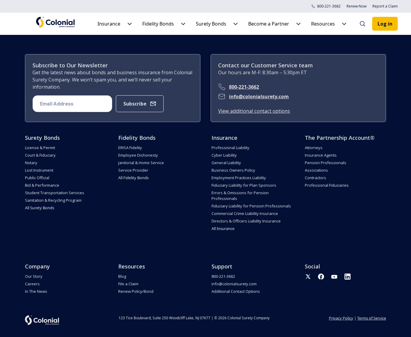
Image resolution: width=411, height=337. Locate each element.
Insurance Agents (321, 155)
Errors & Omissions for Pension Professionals (240, 195)
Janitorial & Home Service (141, 162)
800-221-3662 (329, 6)
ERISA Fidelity (130, 147)
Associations (316, 170)
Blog (122, 276)
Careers (32, 283)
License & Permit (40, 147)
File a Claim (128, 283)
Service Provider (133, 170)
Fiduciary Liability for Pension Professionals (251, 206)
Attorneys (314, 147)
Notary (31, 162)
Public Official (37, 177)
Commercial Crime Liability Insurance (245, 213)
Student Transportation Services (54, 192)
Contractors (315, 177)
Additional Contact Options (236, 291)
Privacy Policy (341, 318)
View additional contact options (254, 111)
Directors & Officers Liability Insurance (246, 221)
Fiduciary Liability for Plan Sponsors (244, 185)
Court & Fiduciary (40, 155)
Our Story (33, 276)
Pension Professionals (325, 162)
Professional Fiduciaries (327, 185)
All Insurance (223, 228)
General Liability (226, 162)
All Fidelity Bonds (133, 177)
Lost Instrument (39, 170)
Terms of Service (371, 318)
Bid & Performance (42, 185)
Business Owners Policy (233, 170)
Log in (385, 23)
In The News (36, 291)
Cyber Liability (224, 155)
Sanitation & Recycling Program (53, 200)
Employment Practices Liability (239, 177)
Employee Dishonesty (138, 155)
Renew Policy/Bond (135, 291)
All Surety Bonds (39, 207)
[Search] (365, 23)
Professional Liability (230, 147)
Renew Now (356, 6)
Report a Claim (385, 6)
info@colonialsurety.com (259, 96)
